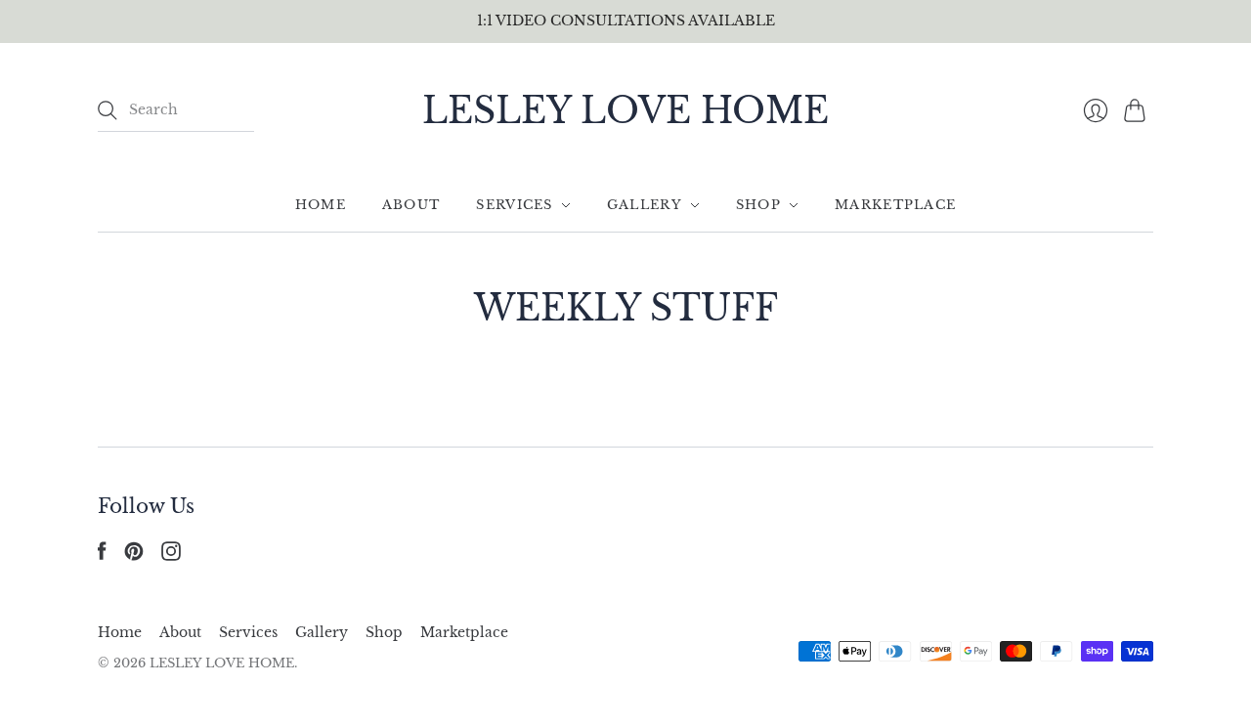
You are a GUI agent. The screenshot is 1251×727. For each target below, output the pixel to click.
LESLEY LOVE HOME (625, 111)
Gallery (644, 204)
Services (514, 204)
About (411, 204)
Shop (758, 204)
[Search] (107, 110)
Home (320, 204)
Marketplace (895, 204)
